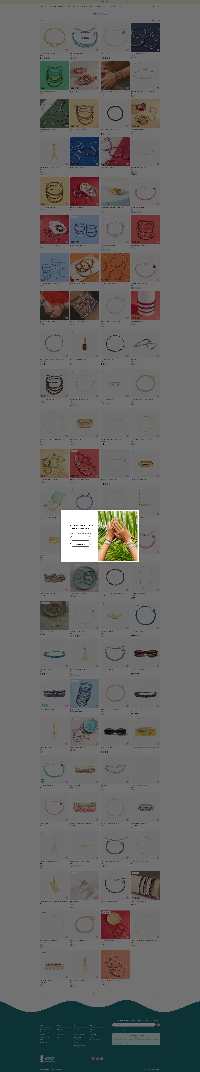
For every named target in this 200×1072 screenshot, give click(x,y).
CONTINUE (80, 544)
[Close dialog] (135, 513)
